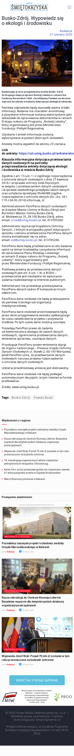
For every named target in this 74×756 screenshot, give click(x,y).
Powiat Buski (43, 397)
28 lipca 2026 (28, 664)
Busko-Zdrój (21, 397)
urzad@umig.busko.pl (26, 220)
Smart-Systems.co (48, 720)
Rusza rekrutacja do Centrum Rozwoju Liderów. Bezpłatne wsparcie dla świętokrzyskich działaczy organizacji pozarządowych (35, 442)
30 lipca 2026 (28, 551)
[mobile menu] (69, 7)
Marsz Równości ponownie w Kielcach (24, 479)
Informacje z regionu (17, 536)
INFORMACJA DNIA (14, 649)
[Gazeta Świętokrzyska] (37, 7)
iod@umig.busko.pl (24, 240)
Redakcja (10, 551)
